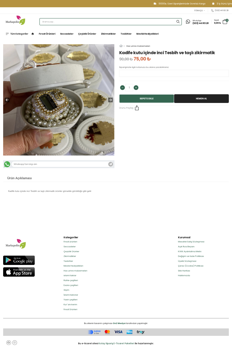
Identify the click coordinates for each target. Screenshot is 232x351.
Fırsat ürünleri (47, 33)
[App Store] (19, 271)
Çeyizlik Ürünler (87, 33)
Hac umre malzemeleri (138, 46)
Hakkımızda (184, 275)
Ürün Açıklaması (19, 178)
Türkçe (198, 10)
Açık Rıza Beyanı (186, 246)
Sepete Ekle (147, 98)
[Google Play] (19, 260)
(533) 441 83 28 (222, 10)
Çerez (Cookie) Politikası (190, 265)
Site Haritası (184, 270)
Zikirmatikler (108, 33)
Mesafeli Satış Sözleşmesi (191, 241)
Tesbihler (126, 33)
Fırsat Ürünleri (70, 309)
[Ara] (178, 21)
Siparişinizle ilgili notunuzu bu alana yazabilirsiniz (144, 67)
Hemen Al (201, 98)
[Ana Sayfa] (32, 34)
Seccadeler (67, 33)
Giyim (66, 289)
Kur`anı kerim (70, 304)
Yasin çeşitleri (70, 299)
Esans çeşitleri (71, 285)
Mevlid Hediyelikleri (147, 33)
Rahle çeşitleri (71, 280)
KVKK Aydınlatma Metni (189, 251)
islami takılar (70, 275)
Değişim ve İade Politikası (191, 256)
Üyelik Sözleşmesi (187, 261)
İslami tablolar (71, 294)
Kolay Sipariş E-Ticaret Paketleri (116, 343)
